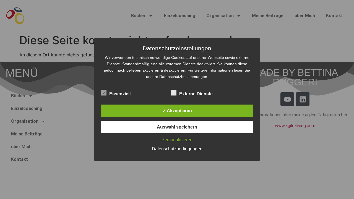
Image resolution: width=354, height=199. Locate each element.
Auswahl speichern (177, 127)
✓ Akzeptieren (177, 110)
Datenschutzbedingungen (177, 148)
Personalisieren (177, 139)
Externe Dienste (196, 93)
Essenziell (120, 93)
